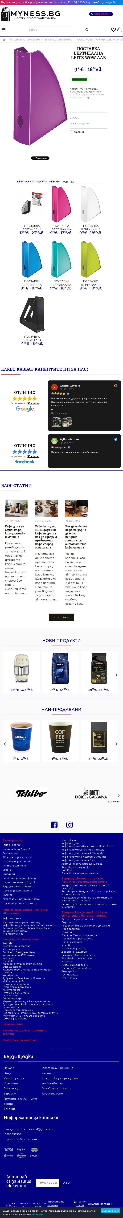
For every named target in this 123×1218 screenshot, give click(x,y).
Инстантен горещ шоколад (21, 922)
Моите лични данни (81, 1205)
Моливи (66, 945)
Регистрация (14, 1078)
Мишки (7, 894)
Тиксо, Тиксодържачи (75, 964)
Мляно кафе (69, 840)
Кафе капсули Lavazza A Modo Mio (83, 853)
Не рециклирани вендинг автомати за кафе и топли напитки (87, 899)
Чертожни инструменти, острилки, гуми (30, 1012)
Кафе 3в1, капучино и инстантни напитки (30, 925)
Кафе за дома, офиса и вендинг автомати (25, 911)
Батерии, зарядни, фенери (20, 878)
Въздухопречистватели (18, 886)
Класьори (9, 958)
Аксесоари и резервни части (21, 899)
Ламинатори (11, 853)
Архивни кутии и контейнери (22, 963)
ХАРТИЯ (8, 943)
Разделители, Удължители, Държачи (86, 925)
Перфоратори (71, 928)
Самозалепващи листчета (79, 955)
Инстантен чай (13, 933)
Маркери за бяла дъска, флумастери (26, 1001)
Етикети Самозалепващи (19, 952)
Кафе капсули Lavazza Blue (78, 860)
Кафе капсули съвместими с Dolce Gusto (88, 846)
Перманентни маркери (18, 1010)
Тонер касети (12, 844)
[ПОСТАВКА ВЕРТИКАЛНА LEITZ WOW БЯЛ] (91, 204)
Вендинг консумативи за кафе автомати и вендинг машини (84, 914)
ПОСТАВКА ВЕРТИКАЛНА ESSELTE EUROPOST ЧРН (32, 338)
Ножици (67, 932)
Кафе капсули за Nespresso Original (84, 856)
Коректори (10, 975)
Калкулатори (11, 989)
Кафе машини (13, 1024)
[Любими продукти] (113, 30)
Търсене (10, 1093)
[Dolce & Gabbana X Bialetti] (91, 794)
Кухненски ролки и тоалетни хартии (25, 1032)
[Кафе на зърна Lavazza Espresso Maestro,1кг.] (99, 668)
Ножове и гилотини (16, 984)
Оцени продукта (79, 123)
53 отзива (33, 456)
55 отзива (33, 403)
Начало (9, 1068)
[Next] (116, 675)
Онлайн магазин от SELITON (100, 1205)
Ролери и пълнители (16, 992)
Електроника (13, 840)
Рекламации (12, 1088)
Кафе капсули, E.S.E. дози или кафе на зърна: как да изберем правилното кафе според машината (46, 537)
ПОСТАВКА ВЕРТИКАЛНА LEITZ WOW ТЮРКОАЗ (61, 283)
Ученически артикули (17, 987)
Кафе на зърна (12, 918)
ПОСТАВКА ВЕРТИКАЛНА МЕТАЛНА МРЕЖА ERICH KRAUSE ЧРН (32, 227)
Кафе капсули (70, 843)
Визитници (69, 922)
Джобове (8, 972)
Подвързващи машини (17, 890)
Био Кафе (68, 870)
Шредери (9, 874)
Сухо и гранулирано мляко (78, 919)
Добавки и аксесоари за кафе (80, 873)
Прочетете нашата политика (55, 1205)
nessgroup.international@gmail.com (29, 1129)
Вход (7, 1073)
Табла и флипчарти (15, 1018)
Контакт (68, 181)
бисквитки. (38, 1214)
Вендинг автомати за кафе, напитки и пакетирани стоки (84, 880)
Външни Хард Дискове (17, 849)
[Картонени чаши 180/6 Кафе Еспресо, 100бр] (60, 737)
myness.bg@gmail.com (20, 1139)
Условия (10, 1108)
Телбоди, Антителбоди (77, 968)
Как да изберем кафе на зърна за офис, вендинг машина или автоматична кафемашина (76, 537)
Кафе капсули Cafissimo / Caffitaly (83, 849)
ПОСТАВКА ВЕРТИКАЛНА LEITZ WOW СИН (32, 283)
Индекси (67, 961)
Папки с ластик (72, 942)
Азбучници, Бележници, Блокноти (24, 978)
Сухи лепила (69, 978)
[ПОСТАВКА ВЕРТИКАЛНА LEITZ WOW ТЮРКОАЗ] (61, 259)
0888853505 (102, 14)
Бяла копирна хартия (16, 946)
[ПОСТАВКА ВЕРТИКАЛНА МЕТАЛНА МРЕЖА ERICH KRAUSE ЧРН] (32, 204)
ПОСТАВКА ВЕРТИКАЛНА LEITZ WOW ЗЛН (90, 283)
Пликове (8, 961)
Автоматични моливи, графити (24, 1015)
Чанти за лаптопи (15, 865)
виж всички (61, 617)
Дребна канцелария (74, 951)
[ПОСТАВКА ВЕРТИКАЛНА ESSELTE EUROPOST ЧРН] (32, 314)
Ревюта (54, 181)
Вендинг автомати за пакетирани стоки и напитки (89, 905)
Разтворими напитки (76, 867)
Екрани (7, 869)
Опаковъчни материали (20, 1040)
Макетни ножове (14, 981)
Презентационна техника (20, 903)
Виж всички (114, 801)
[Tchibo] (32, 794)
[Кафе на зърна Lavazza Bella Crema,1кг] (60, 668)
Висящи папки (12, 966)
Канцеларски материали (25, 39)
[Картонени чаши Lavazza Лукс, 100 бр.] (21, 737)
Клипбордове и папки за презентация (27, 969)
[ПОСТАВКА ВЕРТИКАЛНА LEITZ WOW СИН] (32, 259)
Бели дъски (69, 971)
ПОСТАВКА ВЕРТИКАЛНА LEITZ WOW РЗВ (61, 227)
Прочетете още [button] (59, 413)
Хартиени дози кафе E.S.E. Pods (82, 863)
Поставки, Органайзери (57, 39)
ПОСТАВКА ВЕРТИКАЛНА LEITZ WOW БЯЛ (90, 227)
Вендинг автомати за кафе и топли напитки (85, 887)
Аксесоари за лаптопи (17, 857)
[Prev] (5, 744)
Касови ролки (11, 949)
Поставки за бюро (74, 948)
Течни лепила (70, 974)
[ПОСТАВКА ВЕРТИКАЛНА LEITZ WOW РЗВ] (62, 204)
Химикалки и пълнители (77, 958)
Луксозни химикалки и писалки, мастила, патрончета (29, 1006)
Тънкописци (10, 995)
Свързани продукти (32, 181)
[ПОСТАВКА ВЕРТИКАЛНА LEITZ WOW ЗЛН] (91, 259)
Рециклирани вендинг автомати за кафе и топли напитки (88, 893)
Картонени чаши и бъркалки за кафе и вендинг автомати (28, 929)
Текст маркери (12, 998)
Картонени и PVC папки (18, 955)
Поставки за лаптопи (17, 861)
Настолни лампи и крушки (20, 882)
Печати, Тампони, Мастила (79, 935)
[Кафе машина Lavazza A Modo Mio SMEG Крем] (21, 668)
